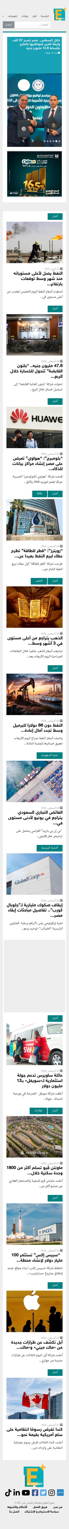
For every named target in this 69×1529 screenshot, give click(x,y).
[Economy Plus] (60, 15)
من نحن (57, 1507)
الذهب (39, 581)
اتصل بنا (14, 1512)
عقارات (38, 1110)
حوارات (25, 16)
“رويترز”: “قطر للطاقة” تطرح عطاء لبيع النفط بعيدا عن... (37, 553)
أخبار (34, 16)
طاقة (40, 493)
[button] (32, 141)
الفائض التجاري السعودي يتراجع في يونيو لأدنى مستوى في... (35, 818)
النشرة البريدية (49, 848)
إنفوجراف (12, 16)
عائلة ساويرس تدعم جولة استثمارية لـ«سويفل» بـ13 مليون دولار (40, 1081)
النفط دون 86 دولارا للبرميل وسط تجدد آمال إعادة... (38, 728)
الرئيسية (45, 16)
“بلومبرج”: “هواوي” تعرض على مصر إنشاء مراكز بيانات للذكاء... (38, 464)
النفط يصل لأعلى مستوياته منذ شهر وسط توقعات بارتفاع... (38, 279)
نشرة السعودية (49, 755)
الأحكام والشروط (17, 1507)
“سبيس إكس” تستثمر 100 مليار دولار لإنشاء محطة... (37, 1258)
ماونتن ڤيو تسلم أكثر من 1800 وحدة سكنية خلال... (34, 1170)
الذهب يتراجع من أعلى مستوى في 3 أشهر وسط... (35, 641)
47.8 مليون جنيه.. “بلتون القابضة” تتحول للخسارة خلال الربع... (36, 371)
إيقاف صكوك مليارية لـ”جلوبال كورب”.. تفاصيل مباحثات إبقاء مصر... (35, 911)
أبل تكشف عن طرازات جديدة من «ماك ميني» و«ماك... (37, 1345)
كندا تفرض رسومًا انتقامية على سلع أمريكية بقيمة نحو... (35, 1432)
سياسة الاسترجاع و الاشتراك (41, 1512)
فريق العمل (40, 1507)
